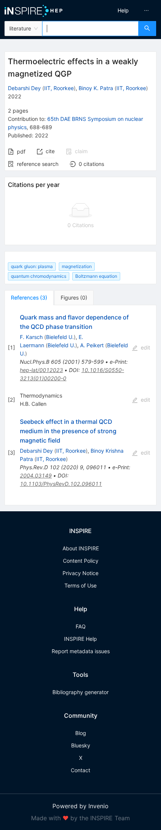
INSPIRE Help (80, 639)
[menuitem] (123, 10)
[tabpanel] (80, 405)
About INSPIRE (81, 548)
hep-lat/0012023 (41, 370)
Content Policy (80, 560)
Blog (80, 733)
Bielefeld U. (60, 337)
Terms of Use (80, 585)
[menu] (122, 10)
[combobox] (90, 28)
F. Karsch (31, 337)
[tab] (29, 298)
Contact (80, 770)
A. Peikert (92, 345)
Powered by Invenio (80, 806)
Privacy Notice (80, 573)
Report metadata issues (81, 651)
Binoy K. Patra (96, 88)
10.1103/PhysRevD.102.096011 (61, 484)
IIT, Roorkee (59, 88)
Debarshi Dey (24, 88)
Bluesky (80, 745)
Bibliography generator (80, 692)
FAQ (81, 626)
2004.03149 (36, 475)
